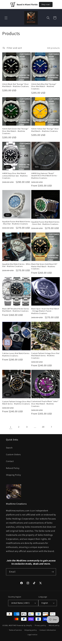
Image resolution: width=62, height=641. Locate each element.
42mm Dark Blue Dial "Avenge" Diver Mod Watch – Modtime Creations (43, 86)
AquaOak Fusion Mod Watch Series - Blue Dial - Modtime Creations (16, 222)
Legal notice (32, 634)
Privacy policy (40, 625)
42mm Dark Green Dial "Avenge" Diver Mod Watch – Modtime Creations (15, 131)
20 (43, 426)
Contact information (48, 630)
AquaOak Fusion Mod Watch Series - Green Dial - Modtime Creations (45, 223)
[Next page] (51, 426)
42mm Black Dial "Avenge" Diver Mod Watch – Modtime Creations (15, 85)
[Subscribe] (52, 571)
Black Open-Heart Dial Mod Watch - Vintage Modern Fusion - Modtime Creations (45, 311)
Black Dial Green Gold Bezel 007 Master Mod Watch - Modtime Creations (44, 266)
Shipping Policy (13, 475)
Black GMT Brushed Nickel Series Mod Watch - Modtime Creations (15, 310)
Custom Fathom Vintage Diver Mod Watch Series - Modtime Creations (16, 402)
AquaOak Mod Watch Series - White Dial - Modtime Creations (16, 265)
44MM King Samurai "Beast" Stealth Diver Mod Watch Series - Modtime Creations (44, 175)
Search (9, 447)
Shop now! (45, 4)
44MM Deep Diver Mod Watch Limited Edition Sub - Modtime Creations (15, 175)
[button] (6, 18)
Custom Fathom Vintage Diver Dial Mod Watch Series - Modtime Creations (45, 355)
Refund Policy (12, 468)
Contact (10, 461)
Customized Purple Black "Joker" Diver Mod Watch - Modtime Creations (45, 403)
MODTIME (13, 625)
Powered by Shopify (24, 625)
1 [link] (10, 426)
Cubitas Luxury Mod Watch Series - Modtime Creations (16, 354)
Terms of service (15, 630)
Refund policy (54, 625)
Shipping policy (30, 630)
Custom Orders (13, 454)
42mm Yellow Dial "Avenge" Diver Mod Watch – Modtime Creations (45, 130)
